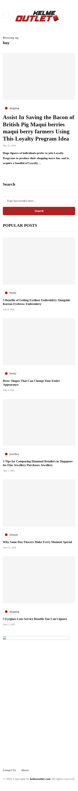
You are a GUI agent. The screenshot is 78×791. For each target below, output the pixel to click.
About (25, 770)
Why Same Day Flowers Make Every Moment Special (37, 542)
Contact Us (9, 770)
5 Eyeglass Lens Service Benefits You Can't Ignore (35, 619)
